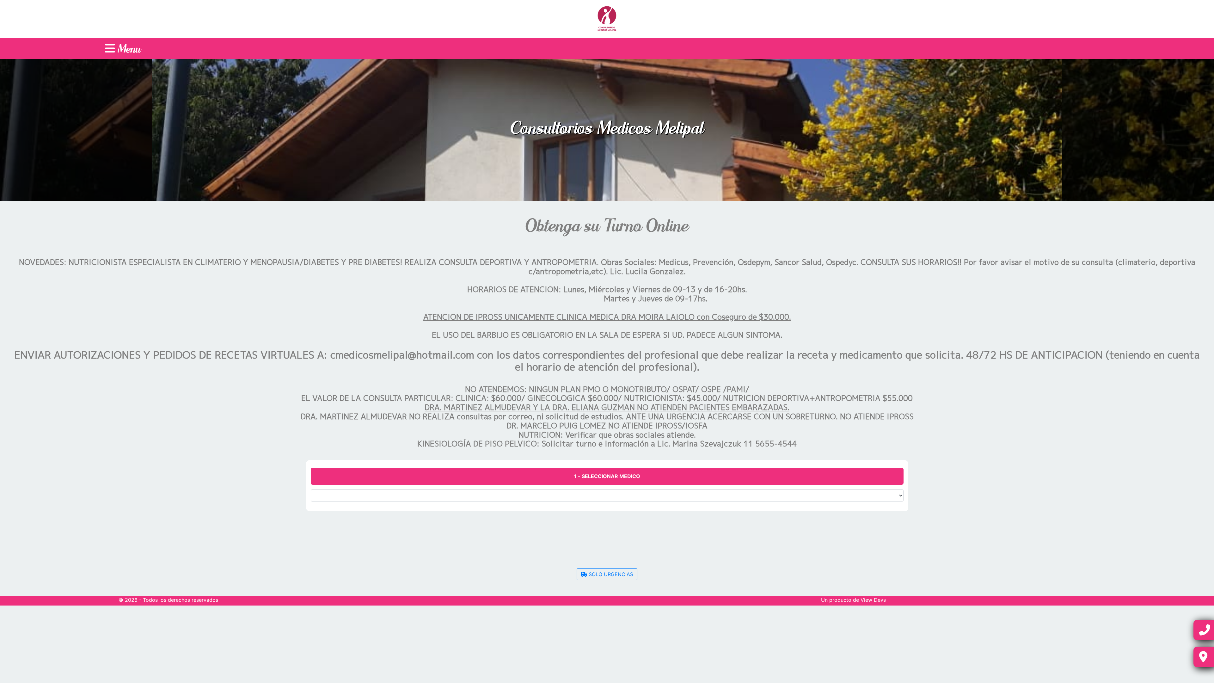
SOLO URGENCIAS (610, 574)
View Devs (873, 600)
